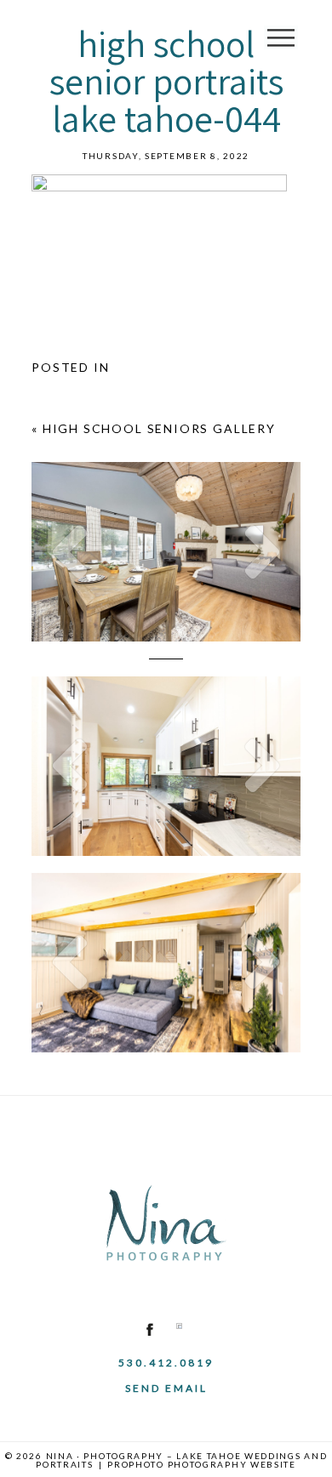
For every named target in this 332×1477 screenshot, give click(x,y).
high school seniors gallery (159, 428)
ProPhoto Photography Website (201, 1464)
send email (166, 1388)
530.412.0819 (166, 1362)
